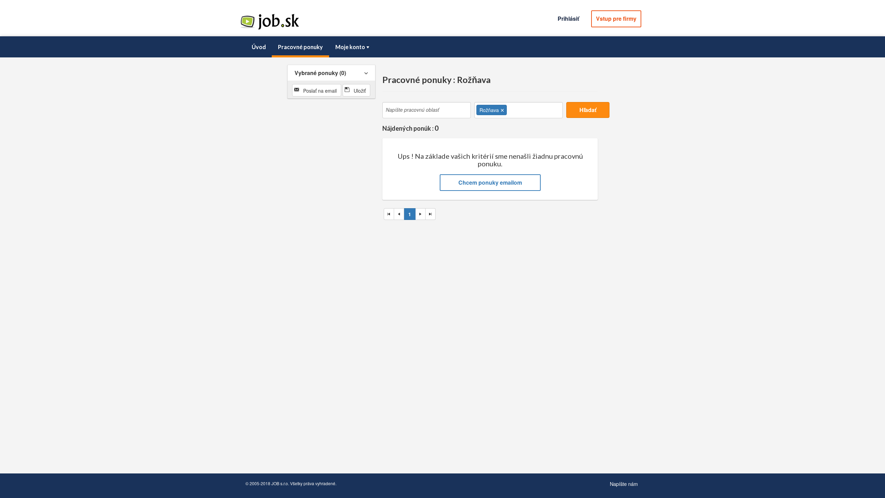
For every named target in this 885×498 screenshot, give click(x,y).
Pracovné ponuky (300, 47)
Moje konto (350, 47)
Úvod (259, 47)
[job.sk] (269, 28)
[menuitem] (258, 47)
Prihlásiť (568, 18)
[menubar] (442, 47)
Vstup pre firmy (616, 18)
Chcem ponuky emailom (490, 182)
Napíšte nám (624, 483)
